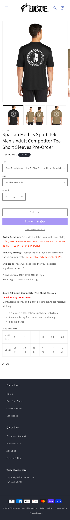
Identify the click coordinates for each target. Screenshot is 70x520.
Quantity (6, 190)
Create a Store (14, 408)
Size (4, 176)
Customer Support (16, 436)
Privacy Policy (14, 458)
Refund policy (46, 508)
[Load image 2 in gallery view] (35, 115)
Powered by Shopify (29, 508)
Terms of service (36, 513)
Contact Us (12, 415)
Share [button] (9, 363)
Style (4, 161)
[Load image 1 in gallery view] (13, 115)
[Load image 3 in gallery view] (56, 115)
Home (10, 393)
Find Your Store (15, 401)
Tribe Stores (15, 508)
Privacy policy (61, 508)
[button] (6, 8)
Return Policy (14, 443)
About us (11, 450)
